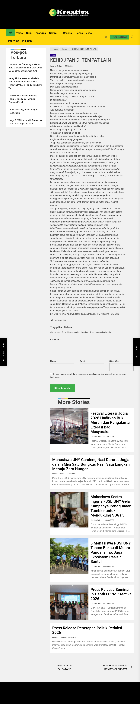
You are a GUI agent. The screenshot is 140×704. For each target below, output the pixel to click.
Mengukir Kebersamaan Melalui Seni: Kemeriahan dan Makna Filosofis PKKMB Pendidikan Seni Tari (25, 83)
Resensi (67, 33)
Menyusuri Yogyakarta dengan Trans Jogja (23, 111)
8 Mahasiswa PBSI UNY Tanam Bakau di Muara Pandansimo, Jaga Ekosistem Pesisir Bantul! (111, 552)
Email (82, 361)
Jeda (89, 33)
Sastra (53, 33)
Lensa (79, 33)
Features (41, 33)
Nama (53, 361)
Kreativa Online (56, 66)
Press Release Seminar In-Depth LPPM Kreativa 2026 (111, 594)
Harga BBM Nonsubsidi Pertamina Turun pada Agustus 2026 (25, 122)
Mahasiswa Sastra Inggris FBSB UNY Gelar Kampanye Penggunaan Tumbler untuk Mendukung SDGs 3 (111, 506)
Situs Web (114, 361)
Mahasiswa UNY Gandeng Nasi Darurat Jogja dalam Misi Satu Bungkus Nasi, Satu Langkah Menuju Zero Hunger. (91, 464)
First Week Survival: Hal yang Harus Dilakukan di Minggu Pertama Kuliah (22, 98)
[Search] (132, 37)
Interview (13, 40)
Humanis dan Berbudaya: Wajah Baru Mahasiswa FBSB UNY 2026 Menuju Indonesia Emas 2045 (25, 67)
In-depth (27, 40)
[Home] (10, 33)
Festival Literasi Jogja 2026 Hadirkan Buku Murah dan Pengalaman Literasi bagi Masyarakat (111, 422)
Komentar (55, 339)
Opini (29, 33)
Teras (19, 33)
